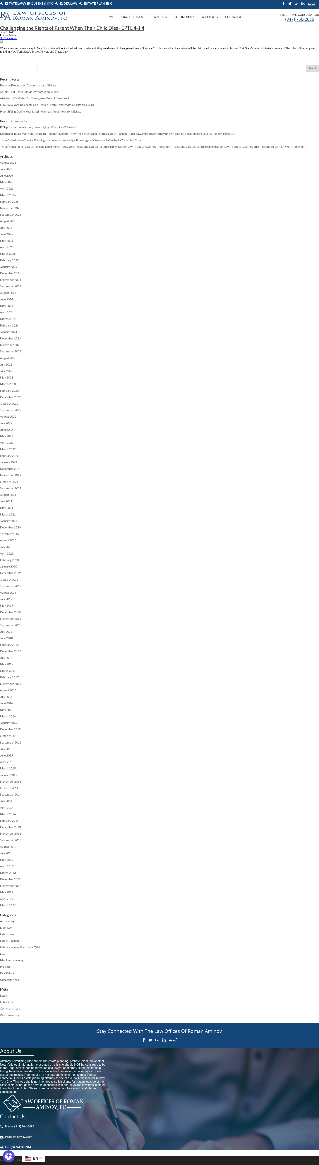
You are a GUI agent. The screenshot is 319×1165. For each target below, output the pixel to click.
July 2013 (6, 853)
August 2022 (8, 416)
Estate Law (7, 934)
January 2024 (8, 332)
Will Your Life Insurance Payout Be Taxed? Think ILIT (202, 133)
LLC (2, 953)
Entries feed (7, 1002)
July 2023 (6, 364)
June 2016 (6, 703)
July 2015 (6, 749)
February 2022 (9, 455)
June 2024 (6, 299)
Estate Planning (10, 940)
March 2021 (8, 514)
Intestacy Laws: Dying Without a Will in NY (48, 127)
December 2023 (10, 338)
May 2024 (6, 305)
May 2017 (6, 664)
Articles (160, 17)
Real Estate (7, 973)
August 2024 (8, 292)
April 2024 (6, 312)
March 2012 (8, 905)
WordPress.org (9, 1015)
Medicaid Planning (12, 960)
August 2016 (8, 690)
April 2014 (6, 807)
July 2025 (6, 227)
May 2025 (6, 240)
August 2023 (8, 358)
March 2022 (8, 449)
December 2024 (10, 273)
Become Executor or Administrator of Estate (28, 85)
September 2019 (10, 586)
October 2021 (9, 481)
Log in (4, 995)
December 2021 (10, 468)
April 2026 (6, 188)
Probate (5, 966)
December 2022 (10, 397)
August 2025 (8, 221)
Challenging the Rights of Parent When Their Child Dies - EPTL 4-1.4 (72, 28)
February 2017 (9, 677)
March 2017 (8, 670)
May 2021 (6, 507)
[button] (9, 1156)
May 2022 (6, 436)
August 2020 (8, 540)
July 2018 (6, 631)
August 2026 (8, 162)
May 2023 (6, 377)
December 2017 (10, 651)
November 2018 (10, 618)
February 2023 (9, 390)
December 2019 (10, 573)
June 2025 (6, 234)
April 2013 (6, 866)
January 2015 (8, 775)
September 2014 (10, 794)
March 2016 (8, 716)
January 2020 (8, 566)
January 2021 (8, 521)
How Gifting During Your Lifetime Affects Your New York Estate (40, 111)
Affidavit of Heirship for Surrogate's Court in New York (35, 98)
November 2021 (10, 475)
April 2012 (6, 898)
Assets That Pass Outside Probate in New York (29, 91)
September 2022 (10, 410)
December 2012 (10, 879)
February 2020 (9, 560)
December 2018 (10, 612)
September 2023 (10, 351)
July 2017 (6, 657)
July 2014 (6, 801)
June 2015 (6, 755)
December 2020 (10, 527)
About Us (208, 17)
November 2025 (10, 208)
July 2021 (6, 501)
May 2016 (6, 710)
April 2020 (6, 553)
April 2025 (6, 247)
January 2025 (8, 266)
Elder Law (6, 927)
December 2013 (10, 827)
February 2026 (9, 201)
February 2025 (9, 260)
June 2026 (6, 175)
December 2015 (10, 729)
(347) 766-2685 (299, 19)
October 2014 (9, 788)
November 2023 (10, 345)
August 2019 (8, 592)
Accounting (7, 921)
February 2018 (9, 644)
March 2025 (8, 253)
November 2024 (10, 279)
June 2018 (6, 638)
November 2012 (10, 885)
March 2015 (8, 768)
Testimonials (184, 17)
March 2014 (8, 814)
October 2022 (9, 403)
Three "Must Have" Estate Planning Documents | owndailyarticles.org (44, 140)
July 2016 (6, 696)
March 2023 (8, 384)
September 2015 (10, 742)
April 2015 (6, 762)
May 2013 (6, 859)
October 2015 (9, 735)
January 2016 (8, 722)
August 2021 (8, 494)
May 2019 (6, 605)
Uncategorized (9, 979)
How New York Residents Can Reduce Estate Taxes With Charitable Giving (47, 104)
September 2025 (10, 214)
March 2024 (8, 318)
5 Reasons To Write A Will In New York (116, 140)
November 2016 (10, 683)
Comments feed (10, 1008)
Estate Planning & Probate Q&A (20, 947)
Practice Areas (132, 17)
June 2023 (6, 371)
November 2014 (10, 781)
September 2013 (10, 840)
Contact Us (233, 17)
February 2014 (9, 820)
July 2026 (6, 169)
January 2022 (8, 462)
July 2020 (6, 547)
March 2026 (8, 195)
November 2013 (10, 833)
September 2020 (10, 533)
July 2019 (6, 599)
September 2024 (10, 286)
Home (109, 17)
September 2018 (10, 625)
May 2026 (6, 182)
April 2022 (6, 442)
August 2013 (8, 846)
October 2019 (9, 579)
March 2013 (8, 872)
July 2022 (6, 423)
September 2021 (10, 488)
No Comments (8, 38)
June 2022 (6, 429)
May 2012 (6, 892)
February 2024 (9, 325)
